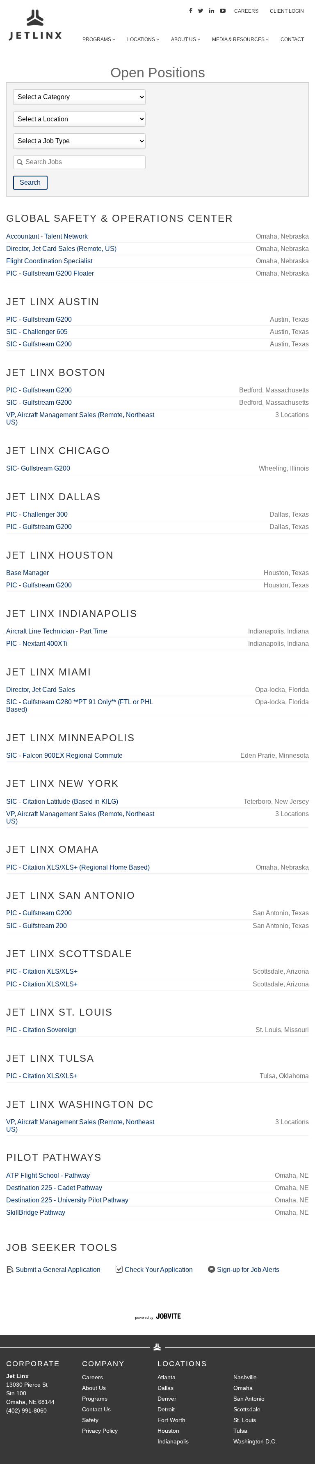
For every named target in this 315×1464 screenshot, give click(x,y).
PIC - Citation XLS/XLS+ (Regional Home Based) (78, 867)
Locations (141, 39)
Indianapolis (173, 1441)
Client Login (287, 11)
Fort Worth (171, 1420)
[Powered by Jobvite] (157, 1317)
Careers (246, 11)
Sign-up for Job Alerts (247, 1269)
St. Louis (244, 1420)
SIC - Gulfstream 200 (36, 925)
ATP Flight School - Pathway (48, 1175)
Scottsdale (246, 1409)
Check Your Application (158, 1269)
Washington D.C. (255, 1441)
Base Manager (27, 572)
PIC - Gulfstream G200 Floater (50, 273)
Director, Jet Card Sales (40, 689)
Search (30, 182)
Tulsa (240, 1430)
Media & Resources (239, 39)
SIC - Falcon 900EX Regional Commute (64, 755)
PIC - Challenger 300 (37, 514)
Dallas (165, 1388)
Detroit (166, 1409)
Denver (167, 1398)
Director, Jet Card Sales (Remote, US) (61, 248)
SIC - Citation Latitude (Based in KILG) (62, 801)
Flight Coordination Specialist (49, 261)
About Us (184, 39)
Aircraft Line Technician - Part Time (56, 631)
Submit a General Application (57, 1269)
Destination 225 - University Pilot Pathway (67, 1200)
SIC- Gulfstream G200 (38, 468)
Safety (90, 1420)
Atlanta (167, 1377)
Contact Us (96, 1409)
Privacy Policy (100, 1430)
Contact (292, 39)
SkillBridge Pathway (35, 1212)
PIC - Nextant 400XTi (37, 643)
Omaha (243, 1388)
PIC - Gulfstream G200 (39, 319)
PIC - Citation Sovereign (41, 1029)
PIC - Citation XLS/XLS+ (42, 971)
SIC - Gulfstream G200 (39, 344)
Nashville (245, 1377)
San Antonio (249, 1398)
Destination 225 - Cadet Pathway (54, 1187)
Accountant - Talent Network (47, 236)
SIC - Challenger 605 (37, 331)
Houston (168, 1430)
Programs (97, 39)
